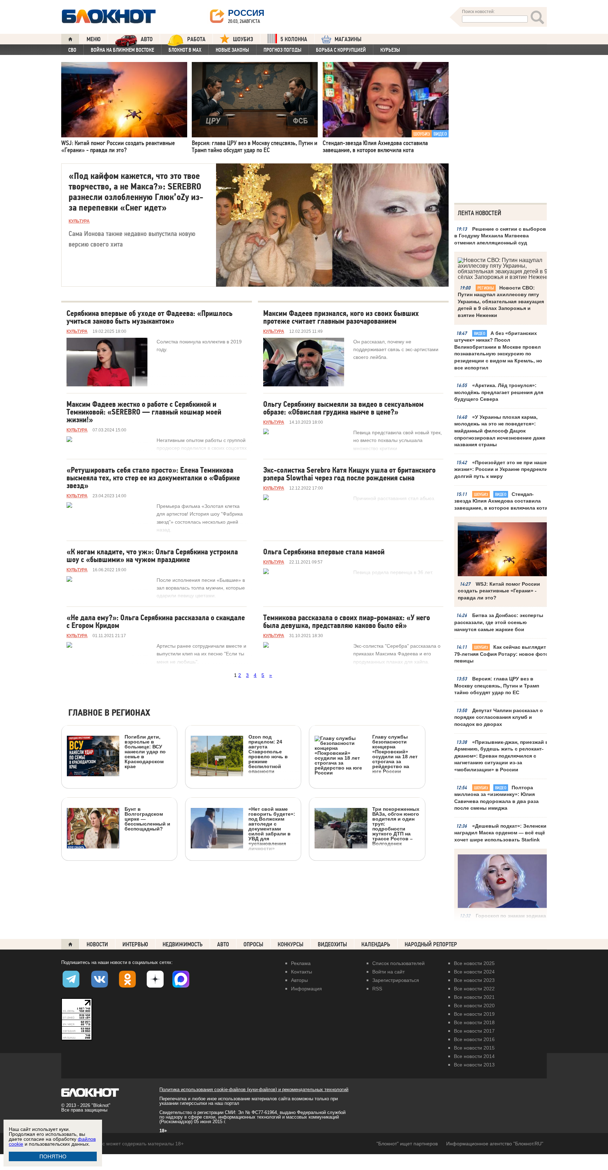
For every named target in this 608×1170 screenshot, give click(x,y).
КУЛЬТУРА (79, 221)
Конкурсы (290, 944)
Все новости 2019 (474, 1014)
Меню (94, 39)
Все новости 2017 (474, 1031)
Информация (306, 988)
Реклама (301, 963)
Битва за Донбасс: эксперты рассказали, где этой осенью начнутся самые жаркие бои (498, 622)
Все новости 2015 (474, 1048)
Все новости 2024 (474, 972)
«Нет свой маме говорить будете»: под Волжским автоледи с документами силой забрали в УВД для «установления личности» (271, 828)
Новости (97, 944)
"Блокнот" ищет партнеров (407, 1143)
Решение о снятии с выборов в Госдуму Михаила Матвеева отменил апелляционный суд (500, 235)
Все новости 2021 (474, 997)
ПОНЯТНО (52, 1156)
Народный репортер (431, 944)
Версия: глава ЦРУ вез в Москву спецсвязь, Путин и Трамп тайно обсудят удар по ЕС (496, 685)
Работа (196, 39)
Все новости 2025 (474, 963)
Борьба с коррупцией (341, 50)
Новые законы (232, 50)
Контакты (301, 972)
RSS (377, 988)
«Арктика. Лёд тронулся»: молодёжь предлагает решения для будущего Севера (498, 392)
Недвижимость (183, 944)
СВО (72, 50)
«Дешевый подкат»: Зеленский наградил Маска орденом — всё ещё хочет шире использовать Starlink (502, 832)
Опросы (253, 944)
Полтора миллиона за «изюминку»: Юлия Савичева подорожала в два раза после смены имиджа (496, 798)
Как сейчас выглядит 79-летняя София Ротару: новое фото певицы (501, 654)
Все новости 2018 (474, 1022)
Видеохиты (332, 944)
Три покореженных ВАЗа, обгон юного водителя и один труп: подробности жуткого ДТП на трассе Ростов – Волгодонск (395, 826)
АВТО (147, 39)
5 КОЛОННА (293, 39)
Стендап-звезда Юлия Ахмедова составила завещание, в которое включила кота (500, 501)
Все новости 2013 (474, 1065)
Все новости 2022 (474, 988)
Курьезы (390, 50)
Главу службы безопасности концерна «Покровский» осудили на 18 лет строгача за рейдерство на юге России (395, 754)
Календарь (375, 944)
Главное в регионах (109, 713)
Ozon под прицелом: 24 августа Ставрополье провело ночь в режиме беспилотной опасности (268, 754)
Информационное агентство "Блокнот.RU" (494, 1143)
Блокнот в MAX (185, 50)
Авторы (299, 980)
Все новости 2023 (474, 980)
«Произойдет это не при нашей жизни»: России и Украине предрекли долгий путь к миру (502, 469)
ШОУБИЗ (243, 39)
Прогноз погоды (283, 50)
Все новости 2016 (474, 1039)
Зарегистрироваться (395, 980)
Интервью (135, 944)
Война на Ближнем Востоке (122, 50)
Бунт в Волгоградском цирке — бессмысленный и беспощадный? (147, 818)
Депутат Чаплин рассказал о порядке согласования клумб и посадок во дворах (498, 717)
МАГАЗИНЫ (348, 39)
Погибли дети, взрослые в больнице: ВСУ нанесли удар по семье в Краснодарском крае (145, 751)
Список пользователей (398, 963)
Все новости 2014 (474, 1056)
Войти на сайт (388, 972)
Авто (223, 944)
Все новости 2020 (474, 1005)
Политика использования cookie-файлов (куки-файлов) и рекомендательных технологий (253, 1089)
